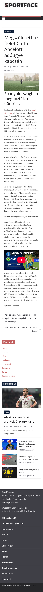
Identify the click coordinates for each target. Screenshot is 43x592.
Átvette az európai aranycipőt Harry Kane (19, 419)
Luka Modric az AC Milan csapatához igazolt (21, 329)
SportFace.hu (31, 585)
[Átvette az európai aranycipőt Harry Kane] (21, 398)
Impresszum (7, 529)
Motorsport (6, 364)
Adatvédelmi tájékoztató (13, 523)
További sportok (8, 376)
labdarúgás (10, 70)
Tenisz (4, 372)
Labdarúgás (9, 31)
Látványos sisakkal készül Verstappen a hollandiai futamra (27, 444)
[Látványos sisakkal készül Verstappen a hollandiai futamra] (9, 446)
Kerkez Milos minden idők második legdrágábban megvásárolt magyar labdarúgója (21, 318)
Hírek (4, 356)
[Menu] (3, 18)
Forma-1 (5, 352)
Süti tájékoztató (9, 518)
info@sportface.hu (10, 502)
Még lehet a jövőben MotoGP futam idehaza (28, 458)
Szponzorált (6, 368)
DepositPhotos (10, 511)
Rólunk (5, 534)
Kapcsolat (6, 579)
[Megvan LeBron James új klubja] (9, 473)
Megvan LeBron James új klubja (29, 471)
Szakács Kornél (24, 67)
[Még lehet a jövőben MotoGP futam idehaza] (9, 460)
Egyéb (4, 348)
